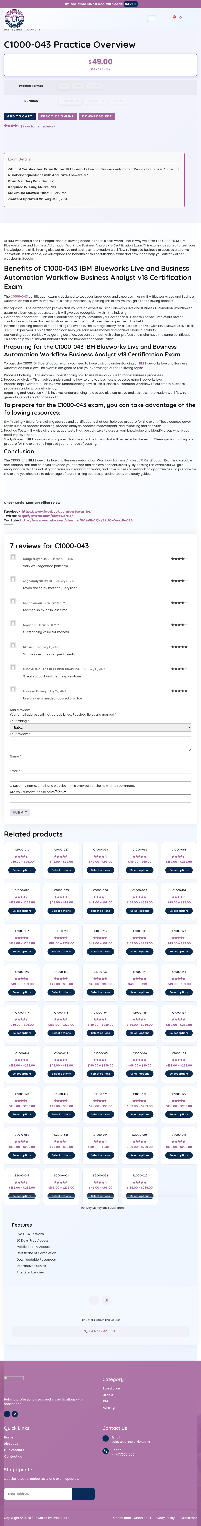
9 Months (120, 101)
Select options (22, 870)
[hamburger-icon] (152, 19)
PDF (64, 86)
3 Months (70, 101)
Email (15, 771)
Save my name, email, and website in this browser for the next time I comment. (74, 785)
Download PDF (97, 116)
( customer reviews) (38, 126)
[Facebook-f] (7, 1414)
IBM (19, 29)
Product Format (31, 85)
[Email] (105, 1438)
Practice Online (57, 116)
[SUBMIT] (83, 1494)
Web (77, 86)
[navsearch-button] (164, 18)
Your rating (19, 721)
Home (8, 29)
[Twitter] (15, 1414)
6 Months (95, 101)
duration (31, 101)
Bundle (94, 86)
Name (15, 756)
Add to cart (20, 116)
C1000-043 (19, 296)
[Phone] (105, 1451)
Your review (20, 734)
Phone (117, 1450)
